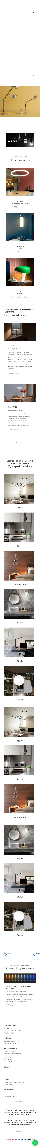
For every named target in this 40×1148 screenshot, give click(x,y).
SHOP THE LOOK (20, 992)
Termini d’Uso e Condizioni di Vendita (15, 1082)
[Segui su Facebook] (5, 1073)
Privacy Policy (8, 1084)
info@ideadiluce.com (14, 1053)
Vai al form (20, 1131)
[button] (35, 1143)
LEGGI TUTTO (10, 1006)
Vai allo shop (20, 443)
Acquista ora (14, 373)
